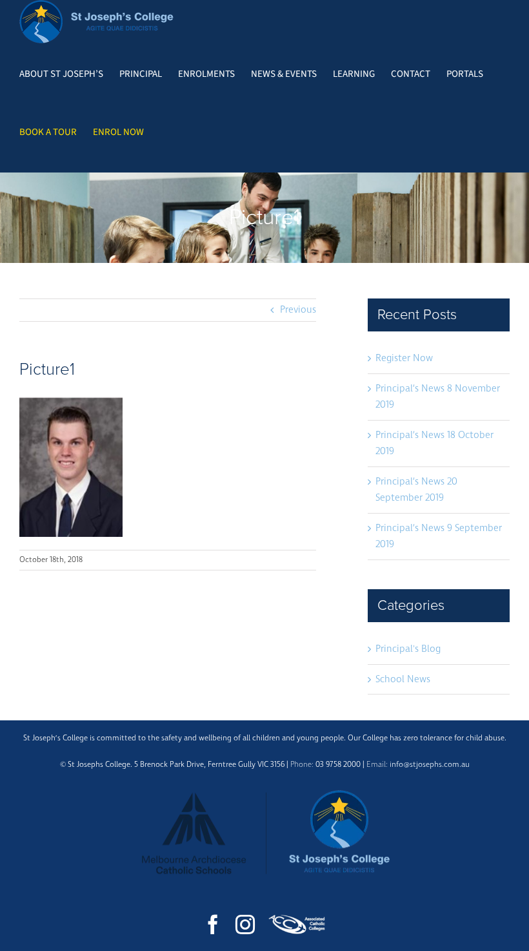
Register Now (404, 358)
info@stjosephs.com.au (430, 764)
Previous (298, 310)
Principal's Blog (408, 649)
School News (402, 679)
